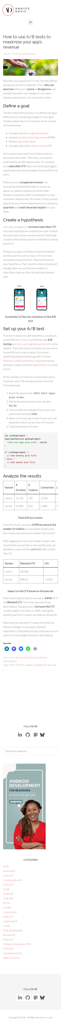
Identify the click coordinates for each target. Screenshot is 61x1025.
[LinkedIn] (20, 734)
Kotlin (6, 916)
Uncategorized (10, 953)
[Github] (27, 734)
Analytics (29, 664)
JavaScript (8, 912)
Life (5, 925)
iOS (26, 657)
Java (5, 907)
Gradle (6, 893)
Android (19, 657)
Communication (10, 880)
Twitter (6, 948)
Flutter (6, 884)
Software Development (14, 944)
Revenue (32, 657)
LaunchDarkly (40, 364)
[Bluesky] (42, 734)
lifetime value (38, 145)
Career (6, 875)
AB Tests (20, 664)
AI (4, 866)
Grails (6, 898)
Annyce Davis (15, 10)
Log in (50, 1017)
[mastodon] (35, 734)
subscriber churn (27, 141)
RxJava (6, 939)
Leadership (8, 921)
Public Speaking (10, 930)
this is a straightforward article (34, 344)
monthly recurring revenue (33, 137)
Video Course (9, 957)
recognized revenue (38, 133)
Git (4, 889)
